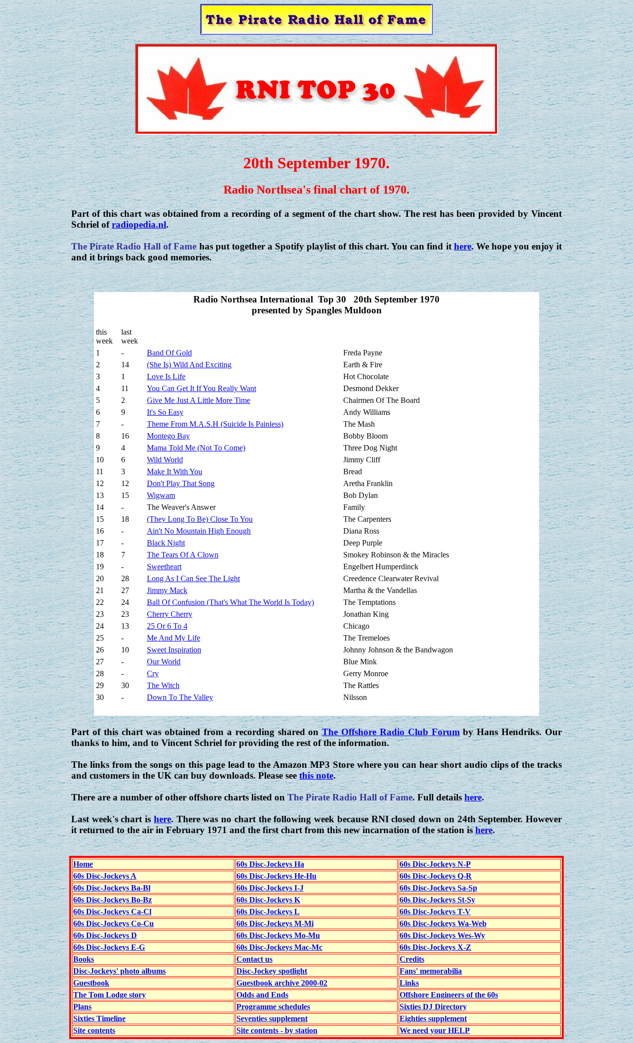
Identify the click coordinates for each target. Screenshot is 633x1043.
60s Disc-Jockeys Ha (270, 864)
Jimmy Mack (167, 590)
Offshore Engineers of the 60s (449, 995)
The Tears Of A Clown (183, 554)
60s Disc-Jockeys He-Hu (276, 876)
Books (83, 959)
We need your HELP (435, 1030)
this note (316, 775)
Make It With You (174, 471)
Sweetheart (164, 566)
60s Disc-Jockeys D (105, 935)
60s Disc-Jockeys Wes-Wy (442, 935)
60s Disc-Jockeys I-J (270, 888)
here (462, 246)
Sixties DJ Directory (433, 1006)
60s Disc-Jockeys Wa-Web (443, 923)
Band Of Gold (169, 352)
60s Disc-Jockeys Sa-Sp (438, 888)
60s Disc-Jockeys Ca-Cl (112, 911)
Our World (164, 661)
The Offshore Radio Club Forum (390, 732)
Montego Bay (168, 436)
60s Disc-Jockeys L (268, 911)
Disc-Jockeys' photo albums (119, 971)
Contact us (254, 959)
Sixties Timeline (99, 1018)
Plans (82, 1006)
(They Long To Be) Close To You (200, 519)
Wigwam (161, 495)
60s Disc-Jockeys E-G (109, 947)
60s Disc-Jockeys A (104, 876)
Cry (153, 673)
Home (83, 864)
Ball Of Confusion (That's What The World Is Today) (230, 602)
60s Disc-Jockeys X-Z (435, 947)
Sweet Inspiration (174, 650)
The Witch (163, 685)
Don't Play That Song (181, 483)
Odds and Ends (262, 995)
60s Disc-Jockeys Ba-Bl (111, 888)
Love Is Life (166, 376)
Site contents (94, 1030)
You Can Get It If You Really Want (201, 388)
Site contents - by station (276, 1030)
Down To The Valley (180, 697)
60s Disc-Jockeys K (268, 899)
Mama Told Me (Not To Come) (196, 448)
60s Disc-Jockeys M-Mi (275, 923)
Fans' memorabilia (431, 971)
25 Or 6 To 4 (167, 626)
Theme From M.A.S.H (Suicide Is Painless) (215, 424)
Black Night (166, 543)
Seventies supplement (272, 1018)
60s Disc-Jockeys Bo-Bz (112, 899)
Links (409, 983)
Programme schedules (273, 1006)
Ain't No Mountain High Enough (199, 531)
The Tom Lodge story (109, 995)
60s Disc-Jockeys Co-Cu (113, 923)
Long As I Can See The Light (193, 578)
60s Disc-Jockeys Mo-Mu (278, 935)
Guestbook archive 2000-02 (281, 983)
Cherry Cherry (169, 614)
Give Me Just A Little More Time (198, 400)
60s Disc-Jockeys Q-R (436, 876)
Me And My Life (173, 638)
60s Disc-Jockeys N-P (435, 864)
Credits (412, 959)
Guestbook (91, 983)
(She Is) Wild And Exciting (189, 364)
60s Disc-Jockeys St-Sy (437, 899)
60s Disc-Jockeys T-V (435, 911)
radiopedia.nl (139, 224)
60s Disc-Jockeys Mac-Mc (279, 947)
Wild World (165, 459)
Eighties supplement (433, 1018)
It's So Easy (165, 412)
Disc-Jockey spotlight (271, 971)
